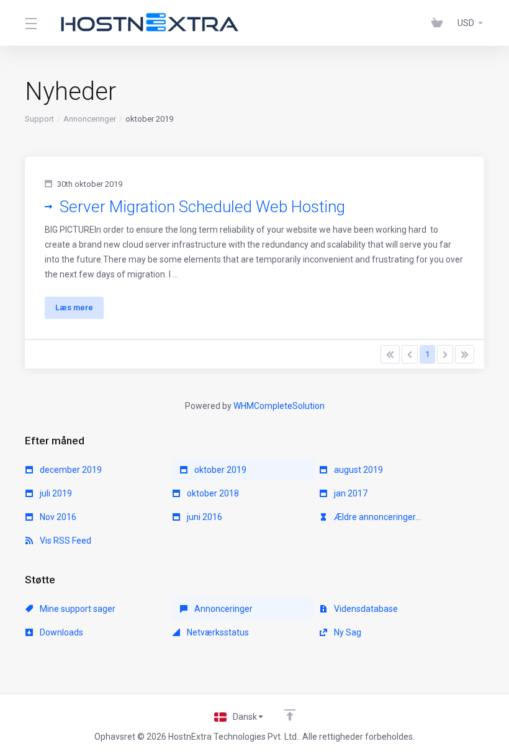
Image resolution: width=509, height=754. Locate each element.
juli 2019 (55, 493)
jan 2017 (349, 493)
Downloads (60, 632)
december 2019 (70, 470)
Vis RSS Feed (64, 540)
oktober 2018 (212, 493)
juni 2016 (203, 517)
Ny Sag (346, 632)
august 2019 (357, 470)
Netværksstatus (217, 632)
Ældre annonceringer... (376, 517)
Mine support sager (76, 609)
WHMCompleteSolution (279, 406)
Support (39, 118)
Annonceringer (89, 118)
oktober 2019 (219, 470)
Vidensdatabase (365, 609)
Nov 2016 (57, 517)
